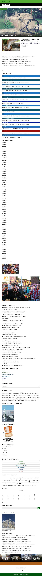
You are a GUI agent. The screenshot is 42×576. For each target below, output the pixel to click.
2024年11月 (4, 180)
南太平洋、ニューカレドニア (23, 397)
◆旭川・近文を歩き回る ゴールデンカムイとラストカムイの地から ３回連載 (16, 347)
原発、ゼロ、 (35, 397)
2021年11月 (4, 246)
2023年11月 (4, 202)
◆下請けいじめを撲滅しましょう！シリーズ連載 (10, 361)
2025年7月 (4, 166)
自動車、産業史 (11, 400)
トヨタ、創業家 (8, 395)
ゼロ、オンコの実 (25, 393)
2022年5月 (4, 235)
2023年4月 (4, 215)
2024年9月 (4, 184)
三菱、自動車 (36, 395)
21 (24, 498)
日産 (15, 483)
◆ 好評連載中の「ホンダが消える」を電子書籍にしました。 (12, 349)
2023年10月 (4, 204)
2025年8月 (4, 164)
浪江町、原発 (37, 483)
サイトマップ (4, 452)
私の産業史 (4, 378)
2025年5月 (4, 169)
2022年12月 (4, 222)
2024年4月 (4, 193)
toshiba (7, 393)
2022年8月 (4, 229)
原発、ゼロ (31, 397)
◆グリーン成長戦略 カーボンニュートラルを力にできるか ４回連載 (14, 336)
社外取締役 (5, 400)
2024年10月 (4, 182)
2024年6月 (4, 189)
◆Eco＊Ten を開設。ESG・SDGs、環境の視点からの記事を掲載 (13, 311)
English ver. (4, 370)
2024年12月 (4, 178)
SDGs (4, 393)
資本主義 (19, 400)
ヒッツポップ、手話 (27, 395)
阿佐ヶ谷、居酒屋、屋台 (31, 400)
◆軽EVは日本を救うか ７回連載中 (8, 332)
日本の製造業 (12, 483)
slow (5, 393)
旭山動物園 (23, 483)
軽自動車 (21, 400)
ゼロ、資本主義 (30, 393)
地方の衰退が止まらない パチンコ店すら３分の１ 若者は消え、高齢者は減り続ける (17, 66)
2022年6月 (4, 233)
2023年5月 (4, 213)
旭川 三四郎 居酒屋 (28, 483)
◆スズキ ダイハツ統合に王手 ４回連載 (9, 309)
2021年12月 (4, 244)
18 (8, 498)
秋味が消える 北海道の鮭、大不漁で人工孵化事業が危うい (12, 552)
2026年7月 (4, 144)
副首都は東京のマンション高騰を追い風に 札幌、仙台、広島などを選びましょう (16, 550)
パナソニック (23, 395)
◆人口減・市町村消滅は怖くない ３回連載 (10, 356)
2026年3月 (4, 151)
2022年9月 (4, 227)
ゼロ (21, 393)
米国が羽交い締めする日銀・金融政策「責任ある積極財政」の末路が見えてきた (16, 548)
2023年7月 (4, 209)
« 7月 (3, 502)
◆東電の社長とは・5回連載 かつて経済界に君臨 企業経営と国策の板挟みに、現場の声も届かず (19, 358)
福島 (8, 400)
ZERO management (5, 376)
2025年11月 (4, 158)
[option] (21, 22)
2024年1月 (4, 198)
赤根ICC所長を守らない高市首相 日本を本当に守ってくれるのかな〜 (14, 57)
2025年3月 (4, 173)
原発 (29, 397)
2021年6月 (4, 255)
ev (2, 393)
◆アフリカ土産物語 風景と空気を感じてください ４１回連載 (13, 312)
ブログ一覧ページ (5, 340)
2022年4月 (4, 236)
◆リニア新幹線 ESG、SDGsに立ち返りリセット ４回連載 (12, 323)
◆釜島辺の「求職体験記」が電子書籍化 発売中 (10, 327)
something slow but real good (7, 374)
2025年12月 (4, 157)
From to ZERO (6, 1)
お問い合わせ (4, 450)
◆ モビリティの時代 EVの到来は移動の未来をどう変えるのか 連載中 (14, 352)
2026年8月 (4, 142)
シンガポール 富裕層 (12, 393)
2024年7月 (4, 187)
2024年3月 (4, 195)
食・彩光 (3, 379)
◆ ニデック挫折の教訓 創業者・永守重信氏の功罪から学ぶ (12, 365)
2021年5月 (4, 256)
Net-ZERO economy (5, 372)
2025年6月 (4, 168)
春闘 (32, 483)
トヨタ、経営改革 (16, 395)
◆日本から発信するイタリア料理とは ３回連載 (10, 321)
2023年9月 (4, 206)
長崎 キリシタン (25, 400)
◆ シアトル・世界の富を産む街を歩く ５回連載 (10, 350)
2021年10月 (4, 247)
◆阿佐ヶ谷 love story (6, 318)
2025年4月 (4, 171)
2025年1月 (4, 177)
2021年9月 (4, 249)
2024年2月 (4, 197)
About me (4, 454)
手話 (5, 483)
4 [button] (39, 35)
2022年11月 (4, 224)
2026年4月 (4, 149)
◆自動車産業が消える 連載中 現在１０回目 (10, 345)
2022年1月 (4, 242)
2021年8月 (4, 251)
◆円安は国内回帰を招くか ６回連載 (8, 331)
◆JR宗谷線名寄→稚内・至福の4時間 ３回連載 (10, 354)
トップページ (4, 363)
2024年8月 (4, 186)
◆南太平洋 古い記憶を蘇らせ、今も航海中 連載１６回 (12, 314)
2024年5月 (4, 191)
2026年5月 (4, 148)
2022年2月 (4, 240)
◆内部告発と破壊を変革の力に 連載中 (9, 334)
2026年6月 (4, 146)
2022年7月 (4, 231)
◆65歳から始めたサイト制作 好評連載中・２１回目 (11, 325)
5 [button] (40, 35)
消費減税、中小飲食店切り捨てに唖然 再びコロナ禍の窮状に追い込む (14, 63)
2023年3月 (4, 216)
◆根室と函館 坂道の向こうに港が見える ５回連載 (11, 341)
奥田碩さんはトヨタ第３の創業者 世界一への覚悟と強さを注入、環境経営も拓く (16, 61)
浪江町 (34, 483)
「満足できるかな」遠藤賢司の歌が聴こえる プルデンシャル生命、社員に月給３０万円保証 (18, 65)
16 (34, 497)
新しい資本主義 (8, 483)
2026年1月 (4, 155)
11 (8, 497)
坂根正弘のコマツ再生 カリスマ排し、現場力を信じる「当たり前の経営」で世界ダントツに (18, 56)
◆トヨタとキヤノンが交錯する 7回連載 (9, 329)
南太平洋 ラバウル (16, 397)
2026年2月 (4, 153)
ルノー (31, 395)
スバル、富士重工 (17, 393)
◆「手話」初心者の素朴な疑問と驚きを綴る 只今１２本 (12, 343)
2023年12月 (4, 200)
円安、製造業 (12, 397)
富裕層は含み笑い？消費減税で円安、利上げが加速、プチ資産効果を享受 (15, 59)
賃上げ (15, 400)
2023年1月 (4, 220)
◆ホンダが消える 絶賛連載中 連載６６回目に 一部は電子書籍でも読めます (16, 307)
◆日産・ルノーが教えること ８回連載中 (9, 338)
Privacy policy (4, 448)
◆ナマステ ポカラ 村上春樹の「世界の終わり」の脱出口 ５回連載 (14, 316)
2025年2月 (4, 175)
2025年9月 (4, 162)
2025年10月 (4, 160)
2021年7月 (4, 253)
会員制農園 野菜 (7, 397)
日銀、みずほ (19, 399)
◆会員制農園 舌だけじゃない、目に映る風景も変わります (13, 320)
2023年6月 (4, 211)
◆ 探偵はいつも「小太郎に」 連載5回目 (9, 360)
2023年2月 (4, 218)
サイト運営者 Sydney (6, 446)
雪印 (35, 400)
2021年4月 (4, 258)
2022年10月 (4, 226)
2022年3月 (4, 238)
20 (18, 498)
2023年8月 (4, 207)
